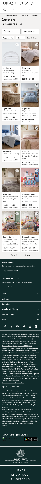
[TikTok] (36, 327)
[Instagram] (30, 327)
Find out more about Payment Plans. (13, 383)
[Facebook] (5, 327)
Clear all (32, 38)
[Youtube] (17, 327)
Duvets (35, 15)
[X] (11, 327)
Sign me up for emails (10, 271)
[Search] (4, 9)
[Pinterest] (23, 327)
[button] (37, 3)
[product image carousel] (11, 54)
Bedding (25, 15)
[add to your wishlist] (17, 44)
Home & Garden (11, 15)
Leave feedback (8, 287)
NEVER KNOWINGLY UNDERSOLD (20, 475)
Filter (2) (10, 31)
